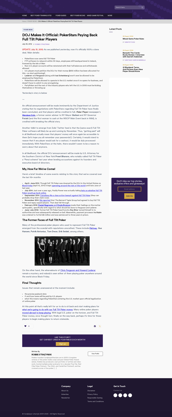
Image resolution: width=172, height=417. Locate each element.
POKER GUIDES (61, 15)
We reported (44, 200)
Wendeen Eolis (28, 115)
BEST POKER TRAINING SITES (41, 15)
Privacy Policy (92, 394)
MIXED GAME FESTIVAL (95, 15)
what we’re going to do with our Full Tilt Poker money (47, 310)
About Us (64, 391)
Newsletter (65, 398)
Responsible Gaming (94, 398)
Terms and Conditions (95, 401)
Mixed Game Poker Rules (133, 39)
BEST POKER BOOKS (77, 15)
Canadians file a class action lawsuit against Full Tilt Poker (65, 195)
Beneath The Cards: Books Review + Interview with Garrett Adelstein (133, 55)
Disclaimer (91, 391)
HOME (24, 15)
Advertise (65, 394)
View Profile (95, 353)
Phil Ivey (93, 228)
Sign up (62, 344)
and (54, 205)
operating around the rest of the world (69, 186)
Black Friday (27, 186)
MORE (110, 15)
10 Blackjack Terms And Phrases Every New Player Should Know (133, 69)
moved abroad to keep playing (36, 313)
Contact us (117, 390)
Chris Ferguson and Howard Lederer (78, 270)
